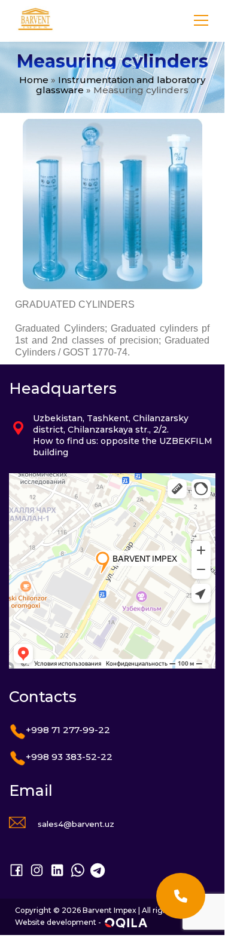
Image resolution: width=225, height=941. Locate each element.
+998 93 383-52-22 (69, 756)
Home (33, 79)
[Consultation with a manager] (180, 896)
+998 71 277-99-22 (68, 729)
